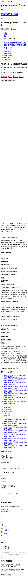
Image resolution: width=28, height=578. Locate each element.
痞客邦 (10, 468)
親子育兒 (12, 472)
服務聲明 (17, 554)
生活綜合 (13, 29)
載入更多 (3, 478)
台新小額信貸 (7, 57)
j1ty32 (2, 459)
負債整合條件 (7, 59)
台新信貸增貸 (7, 53)
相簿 (5, 32)
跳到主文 (3, 18)
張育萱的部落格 (9, 14)
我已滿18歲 (3, 575)
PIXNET (7, 552)
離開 (9, 575)
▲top (2, 475)
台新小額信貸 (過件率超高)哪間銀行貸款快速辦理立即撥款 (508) (15, 45)
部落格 (5, 34)
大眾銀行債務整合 (9, 55)
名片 (5, 36)
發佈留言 (3, 487)
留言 (13, 468)
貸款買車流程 (7, 51)
